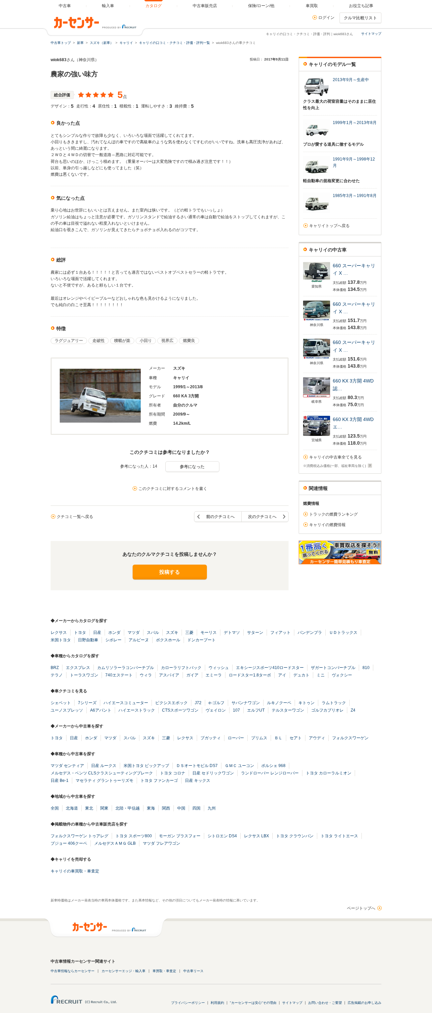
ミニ (321, 675)
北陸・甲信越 (127, 808)
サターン (255, 632)
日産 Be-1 (60, 780)
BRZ (55, 667)
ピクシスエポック (171, 702)
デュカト (301, 675)
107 (236, 710)
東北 (89, 808)
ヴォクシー (342, 675)
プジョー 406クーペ (69, 843)
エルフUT (256, 710)
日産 (97, 632)
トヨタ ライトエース (339, 836)
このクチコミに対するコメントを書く (172, 488)
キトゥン (306, 702)
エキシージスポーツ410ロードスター (270, 667)
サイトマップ (371, 33)
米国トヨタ (61, 640)
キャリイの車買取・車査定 (75, 871)
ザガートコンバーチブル (333, 667)
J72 (198, 702)
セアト (296, 738)
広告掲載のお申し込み (364, 1003)
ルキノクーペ (279, 702)
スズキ (172, 632)
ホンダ (114, 632)
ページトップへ (361, 908)
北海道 (72, 808)
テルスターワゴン (288, 710)
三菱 (189, 632)
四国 (196, 808)
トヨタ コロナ (172, 773)
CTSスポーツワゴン (180, 710)
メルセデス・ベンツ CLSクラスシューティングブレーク (102, 773)
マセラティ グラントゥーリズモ (104, 780)
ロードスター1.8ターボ (250, 675)
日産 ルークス (103, 765)
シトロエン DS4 (222, 836)
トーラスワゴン (84, 675)
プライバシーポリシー (188, 1003)
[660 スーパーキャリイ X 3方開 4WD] (316, 282)
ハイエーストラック (136, 710)
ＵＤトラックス (343, 632)
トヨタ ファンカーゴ (159, 780)
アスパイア (169, 675)
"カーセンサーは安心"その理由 (253, 1003)
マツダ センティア (67, 765)
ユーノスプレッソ (67, 710)
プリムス (259, 738)
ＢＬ (278, 738)
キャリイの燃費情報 (327, 524)
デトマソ (232, 632)
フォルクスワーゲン (350, 738)
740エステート (119, 675)
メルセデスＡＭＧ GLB (115, 843)
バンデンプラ (310, 632)
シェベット (61, 702)
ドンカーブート (201, 640)
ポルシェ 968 (273, 765)
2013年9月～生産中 (351, 79)
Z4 (353, 710)
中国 (181, 808)
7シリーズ (87, 702)
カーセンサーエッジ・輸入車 (123, 971)
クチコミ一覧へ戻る (75, 516)
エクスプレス (78, 667)
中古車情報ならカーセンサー (72, 971)
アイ (282, 675)
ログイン (326, 17)
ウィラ (146, 675)
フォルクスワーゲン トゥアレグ (79, 836)
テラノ (57, 675)
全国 (55, 808)
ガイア (192, 675)
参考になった (192, 466)
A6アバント (100, 710)
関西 (166, 808)
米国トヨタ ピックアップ (146, 765)
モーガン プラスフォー (179, 836)
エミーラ (214, 675)
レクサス (59, 632)
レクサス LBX (256, 836)
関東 (104, 808)
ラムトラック (334, 702)
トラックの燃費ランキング (333, 514)
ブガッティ (210, 738)
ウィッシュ (219, 667)
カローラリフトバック (181, 667)
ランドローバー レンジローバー (270, 773)
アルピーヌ (139, 640)
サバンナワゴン (246, 702)
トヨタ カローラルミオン (328, 773)
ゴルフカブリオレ (327, 710)
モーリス (208, 632)
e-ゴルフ (216, 702)
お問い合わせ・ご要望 (325, 1003)
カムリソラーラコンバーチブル (125, 667)
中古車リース (193, 971)
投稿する (169, 572)
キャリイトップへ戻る (329, 225)
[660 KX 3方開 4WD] (316, 397)
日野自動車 (88, 640)
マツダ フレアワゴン (161, 843)
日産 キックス (197, 780)
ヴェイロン (216, 710)
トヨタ (80, 632)
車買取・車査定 (164, 971)
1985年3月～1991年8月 (355, 195)
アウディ (317, 738)
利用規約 (217, 1003)
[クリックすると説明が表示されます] (369, 465)
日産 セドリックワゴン (213, 773)
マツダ (134, 632)
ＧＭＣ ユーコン (239, 765)
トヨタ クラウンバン (295, 836)
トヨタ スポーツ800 (133, 836)
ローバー (236, 738)
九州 (212, 808)
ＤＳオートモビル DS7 (197, 765)
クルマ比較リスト (360, 18)
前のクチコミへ (220, 516)
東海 (151, 808)
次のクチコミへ (262, 516)
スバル (153, 632)
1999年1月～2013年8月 (355, 122)
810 (366, 667)
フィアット (280, 632)
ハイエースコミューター (126, 702)
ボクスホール (168, 640)
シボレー (113, 640)
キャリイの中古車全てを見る (335, 457)
